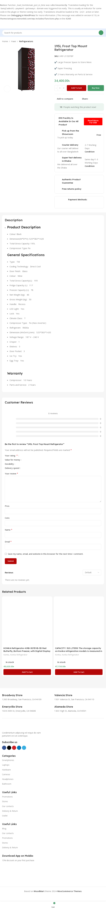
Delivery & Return (10, 811)
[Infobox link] (15, 695)
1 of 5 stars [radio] (24, 455)
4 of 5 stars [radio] (31, 455)
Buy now (96, 88)
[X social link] (93, 98)
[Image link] (16, 725)
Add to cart (76, 88)
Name (8, 529)
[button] (27, 672)
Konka (6, 654)
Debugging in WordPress (23, 15)
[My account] (102, 24)
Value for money (13, 460)
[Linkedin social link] (99, 98)
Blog (4, 828)
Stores (5, 801)
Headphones (7, 779)
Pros (7, 506)
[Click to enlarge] (7, 89)
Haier (13, 41)
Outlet (5, 815)
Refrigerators (26, 41)
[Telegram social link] (103, 98)
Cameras (6, 774)
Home (5, 41)
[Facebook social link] (90, 98)
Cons (7, 517)
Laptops (5, 765)
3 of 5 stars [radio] (28, 455)
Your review (11, 473)
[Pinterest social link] (96, 98)
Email (8, 541)
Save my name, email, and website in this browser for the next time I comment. (45, 553)
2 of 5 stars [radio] (26, 455)
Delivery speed (12, 468)
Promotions (7, 796)
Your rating (11, 455)
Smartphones (8, 760)
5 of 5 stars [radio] (33, 455)
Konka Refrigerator (18, 654)
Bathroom (6, 783)
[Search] (101, 32)
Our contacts (8, 806)
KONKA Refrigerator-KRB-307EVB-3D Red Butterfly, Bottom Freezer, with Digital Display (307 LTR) (26, 651)
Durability (9, 464)
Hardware (6, 769)
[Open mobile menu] (3, 24)
